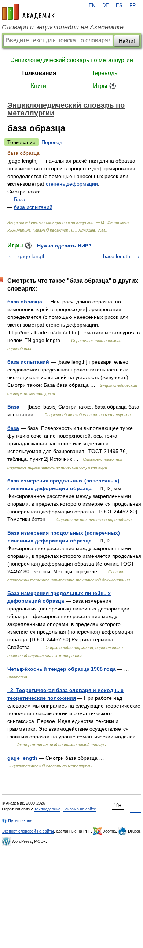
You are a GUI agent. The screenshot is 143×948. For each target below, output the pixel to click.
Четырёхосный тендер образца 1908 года (61, 669)
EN (92, 5)
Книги (38, 86)
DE (105, 5)
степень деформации (72, 184)
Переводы (104, 73)
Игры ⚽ (104, 86)
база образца (24, 301)
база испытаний (33, 207)
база (13, 428)
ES (119, 5)
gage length (32, 256)
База (19, 199)
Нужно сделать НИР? (64, 246)
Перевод (51, 142)
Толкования (38, 73)
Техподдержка (47, 809)
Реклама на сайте (79, 809)
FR (132, 5)
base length (116, 256)
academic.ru (28, 12)
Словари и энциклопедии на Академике (63, 27)
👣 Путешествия (17, 821)
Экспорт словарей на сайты (28, 831)
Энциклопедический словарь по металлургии (71, 60)
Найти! (127, 41)
